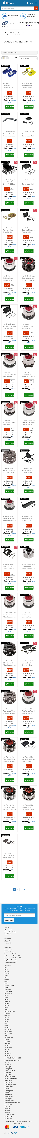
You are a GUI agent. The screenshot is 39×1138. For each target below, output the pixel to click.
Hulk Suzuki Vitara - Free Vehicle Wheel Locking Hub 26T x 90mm (28, 712)
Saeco (6, 1023)
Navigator (7, 1013)
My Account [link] (8, 930)
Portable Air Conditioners (12, 1103)
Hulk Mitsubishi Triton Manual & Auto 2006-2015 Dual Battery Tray (27, 519)
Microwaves (8, 1095)
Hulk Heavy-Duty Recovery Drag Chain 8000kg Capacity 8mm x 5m (9, 231)
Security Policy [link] (9, 952)
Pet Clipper (8, 1099)
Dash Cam (7, 1073)
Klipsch (6, 995)
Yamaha (7, 1055)
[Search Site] (36, 8)
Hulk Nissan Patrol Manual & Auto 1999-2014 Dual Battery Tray (28, 664)
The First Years (9, 1037)
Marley (6, 1003)
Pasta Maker (8, 1097)
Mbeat (6, 1007)
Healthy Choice (9, 985)
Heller (6, 987)
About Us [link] (7, 941)
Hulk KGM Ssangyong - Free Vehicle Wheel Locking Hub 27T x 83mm (9, 424)
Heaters (7, 1089)
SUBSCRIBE (9, 920)
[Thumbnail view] (3, 57)
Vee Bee (7, 1045)
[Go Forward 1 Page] (24, 889)
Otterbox (7, 1015)
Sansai (6, 1027)
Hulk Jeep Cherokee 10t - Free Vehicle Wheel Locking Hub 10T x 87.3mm (9, 376)
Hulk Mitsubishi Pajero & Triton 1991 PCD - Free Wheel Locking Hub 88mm (9, 471)
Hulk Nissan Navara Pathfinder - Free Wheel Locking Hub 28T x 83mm (9, 616)
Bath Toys (7, 1067)
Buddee (6, 971)
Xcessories (7, 1053)
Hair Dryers (8, 1083)
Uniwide (7, 1039)
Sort (15, 57)
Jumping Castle (9, 1091)
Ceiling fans (8, 1069)
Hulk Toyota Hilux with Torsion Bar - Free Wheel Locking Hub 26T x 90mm (28, 808)
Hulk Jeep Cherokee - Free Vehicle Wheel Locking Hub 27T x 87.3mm (28, 328)
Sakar (6, 1025)
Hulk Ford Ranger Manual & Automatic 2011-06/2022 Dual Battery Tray (9, 183)
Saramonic (7, 1029)
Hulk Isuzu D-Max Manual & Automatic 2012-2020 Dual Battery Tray (9, 327)
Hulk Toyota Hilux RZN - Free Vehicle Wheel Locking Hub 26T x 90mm (9, 808)
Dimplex (7, 973)
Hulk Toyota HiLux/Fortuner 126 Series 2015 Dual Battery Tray (9, 856)
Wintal (6, 1051)
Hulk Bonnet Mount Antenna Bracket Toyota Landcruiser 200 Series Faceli (9, 135)
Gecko (6, 979)
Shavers (7, 1109)
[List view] (7, 57)
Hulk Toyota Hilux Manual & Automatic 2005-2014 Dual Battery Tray (28, 760)
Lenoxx (6, 999)
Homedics (7, 989)
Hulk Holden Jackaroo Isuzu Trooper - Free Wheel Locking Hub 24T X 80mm (9, 280)
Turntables (7, 1113)
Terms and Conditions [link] (11, 954)
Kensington (8, 993)
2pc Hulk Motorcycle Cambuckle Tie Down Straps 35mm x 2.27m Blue (9, 87)
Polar (6, 1021)
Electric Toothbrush (10, 1079)
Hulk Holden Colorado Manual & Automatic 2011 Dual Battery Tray (28, 231)
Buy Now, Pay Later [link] (10, 960)
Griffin (6, 981)
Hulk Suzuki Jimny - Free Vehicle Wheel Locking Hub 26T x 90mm (9, 712)
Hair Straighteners (10, 1085)
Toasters (7, 1111)
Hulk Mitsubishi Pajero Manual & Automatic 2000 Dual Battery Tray (27, 471)
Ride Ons (7, 1107)
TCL (5, 1035)
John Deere (8, 991)
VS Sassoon (8, 1047)
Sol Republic (8, 1033)
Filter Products (10, 52)
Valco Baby (8, 1043)
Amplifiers (7, 1065)
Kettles (6, 1093)
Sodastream (8, 1031)
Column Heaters (9, 1071)
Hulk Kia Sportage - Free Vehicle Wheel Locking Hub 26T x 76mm (28, 423)
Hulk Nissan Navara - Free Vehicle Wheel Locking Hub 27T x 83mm (28, 567)
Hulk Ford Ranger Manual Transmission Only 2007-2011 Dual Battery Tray (28, 184)
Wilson (6, 1049)
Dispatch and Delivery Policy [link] (13, 958)
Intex (6, 1009)
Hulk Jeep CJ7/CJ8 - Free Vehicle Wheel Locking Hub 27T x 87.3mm (28, 375)
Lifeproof (7, 1001)
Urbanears (7, 1041)
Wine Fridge (8, 1119)
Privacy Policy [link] (8, 950)
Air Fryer (7, 1063)
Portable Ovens (9, 1101)
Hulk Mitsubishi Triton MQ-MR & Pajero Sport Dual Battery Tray (8, 567)
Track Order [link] (8, 934)
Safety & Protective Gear (12, 1061)
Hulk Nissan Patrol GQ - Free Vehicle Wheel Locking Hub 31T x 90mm (9, 664)
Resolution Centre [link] (10, 932)
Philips (6, 1017)
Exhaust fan (8, 1081)
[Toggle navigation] (35, 3)
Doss (6, 975)
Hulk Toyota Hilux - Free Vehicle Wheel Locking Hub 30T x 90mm (9, 760)
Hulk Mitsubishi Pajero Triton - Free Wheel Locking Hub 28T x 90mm (9, 519)
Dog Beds (7, 1075)
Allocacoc (7, 965)
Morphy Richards (9, 1011)
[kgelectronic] (14, 3)
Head (6, 983)
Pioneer (6, 1019)
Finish (6, 977)
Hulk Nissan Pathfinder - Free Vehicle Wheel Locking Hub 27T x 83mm (28, 617)
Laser (6, 997)
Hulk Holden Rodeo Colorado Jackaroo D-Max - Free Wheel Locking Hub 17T (28, 279)
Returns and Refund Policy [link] (12, 956)
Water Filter (8, 1117)
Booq (6, 969)
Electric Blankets (9, 1077)
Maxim (6, 1005)
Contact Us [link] (8, 943)
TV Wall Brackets (9, 1115)
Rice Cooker (8, 1105)
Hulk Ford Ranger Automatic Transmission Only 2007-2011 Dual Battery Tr (28, 136)
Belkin (6, 967)
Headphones (8, 1087)
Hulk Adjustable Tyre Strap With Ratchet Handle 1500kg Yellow (27, 86)
